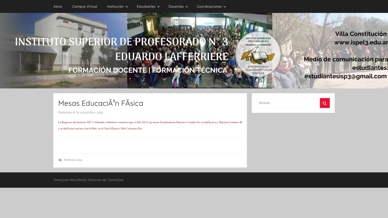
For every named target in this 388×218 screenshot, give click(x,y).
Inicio (58, 6)
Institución (115, 6)
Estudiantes (146, 6)
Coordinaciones (209, 6)
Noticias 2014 (73, 160)
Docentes (176, 6)
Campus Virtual (84, 6)
